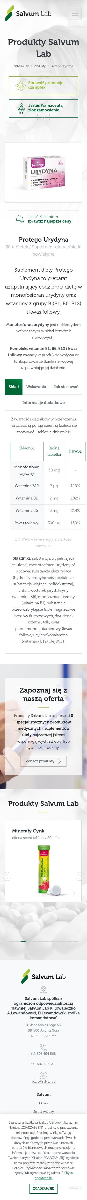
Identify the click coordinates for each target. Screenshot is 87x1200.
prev (7, 876)
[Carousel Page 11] (69, 941)
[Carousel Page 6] (40, 941)
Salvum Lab (21, 66)
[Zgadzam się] (43, 1188)
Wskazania (36, 387)
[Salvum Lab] (28, 13)
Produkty (40, 66)
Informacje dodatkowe (43, 403)
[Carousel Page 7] (46, 941)
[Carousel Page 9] (57, 941)
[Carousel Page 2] (17, 941)
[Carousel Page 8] (52, 941)
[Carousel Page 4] (28, 941)
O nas (43, 1103)
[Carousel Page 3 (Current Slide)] (23, 941)
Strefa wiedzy (43, 1111)
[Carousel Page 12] (75, 941)
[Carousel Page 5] (34, 941)
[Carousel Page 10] (63, 941)
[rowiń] (74, 13)
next (80, 876)
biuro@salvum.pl (44, 1081)
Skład (14, 387)
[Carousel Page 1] (11, 941)
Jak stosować (66, 387)
